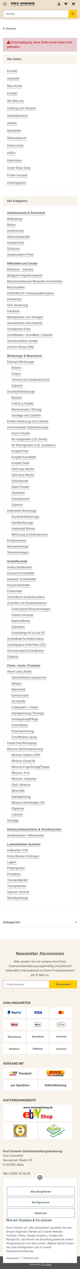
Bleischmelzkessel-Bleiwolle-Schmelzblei (34, 281)
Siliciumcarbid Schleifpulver (25, 650)
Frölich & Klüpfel (22, 403)
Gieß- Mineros (21, 784)
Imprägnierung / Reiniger (28, 713)
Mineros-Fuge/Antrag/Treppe (30, 766)
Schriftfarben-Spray (24, 737)
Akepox (17, 683)
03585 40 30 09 (19, 1173)
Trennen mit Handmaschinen (31, 379)
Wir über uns (15, 100)
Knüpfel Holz (20, 451)
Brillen (11, 224)
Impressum (13, 1258)
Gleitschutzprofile (18, 236)
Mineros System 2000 (26, 755)
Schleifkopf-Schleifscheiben (25, 638)
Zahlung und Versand (21, 108)
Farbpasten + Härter (25, 707)
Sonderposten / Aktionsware (25, 835)
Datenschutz (31, 1258)
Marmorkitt (18, 689)
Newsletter (14, 130)
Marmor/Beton (21, 620)
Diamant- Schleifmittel (21, 579)
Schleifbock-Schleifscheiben (26, 597)
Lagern (11, 862)
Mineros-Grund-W (23, 760)
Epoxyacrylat (20, 695)
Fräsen (16, 373)
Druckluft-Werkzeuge (21, 391)
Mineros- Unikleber (24, 778)
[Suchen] (72, 14)
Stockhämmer (21, 498)
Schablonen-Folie (19, 329)
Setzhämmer (20, 481)
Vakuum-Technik (18, 892)
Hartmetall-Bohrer (23, 528)
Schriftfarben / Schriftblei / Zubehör (30, 335)
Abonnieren (63, 984)
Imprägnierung (21, 796)
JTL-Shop (46, 1264)
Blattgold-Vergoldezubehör (24, 275)
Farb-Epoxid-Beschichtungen (31, 609)
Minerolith (18, 790)
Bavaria (17, 397)
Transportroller (16, 886)
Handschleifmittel (18, 585)
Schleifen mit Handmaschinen (27, 603)
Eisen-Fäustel (21, 433)
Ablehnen (41, 1213)
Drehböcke (14, 299)
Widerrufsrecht (16, 138)
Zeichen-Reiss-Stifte (20, 346)
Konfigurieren (40, 1202)
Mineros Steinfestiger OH (28, 802)
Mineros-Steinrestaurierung (25, 749)
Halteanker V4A (17, 850)
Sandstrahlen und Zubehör (24, 323)
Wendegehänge (17, 897)
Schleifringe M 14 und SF (28, 632)
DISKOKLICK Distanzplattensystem (30, 293)
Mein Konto (14, 85)
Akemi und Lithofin (19, 671)
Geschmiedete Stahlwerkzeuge (27, 427)
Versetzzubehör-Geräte (22, 341)
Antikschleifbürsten (19, 567)
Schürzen (13, 248)
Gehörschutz (15, 230)
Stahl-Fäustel (20, 486)
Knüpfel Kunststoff (24, 457)
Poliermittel (14, 591)
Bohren (16, 367)
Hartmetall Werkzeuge (21, 510)
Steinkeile (18, 492)
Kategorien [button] (11, 922)
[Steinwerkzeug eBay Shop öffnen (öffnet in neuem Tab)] (38, 1112)
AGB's (11, 153)
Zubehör (17, 385)
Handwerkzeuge (22, 522)
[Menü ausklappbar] (5, 2)
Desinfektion (20, 725)
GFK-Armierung (17, 305)
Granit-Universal (22, 615)
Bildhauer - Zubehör (20, 269)
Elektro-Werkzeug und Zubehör (27, 421)
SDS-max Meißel (23, 469)
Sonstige (13, 820)
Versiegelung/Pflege (25, 719)
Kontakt (12, 71)
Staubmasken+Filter (20, 254)
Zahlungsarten (16, 182)
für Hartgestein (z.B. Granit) (29, 439)
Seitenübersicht (17, 115)
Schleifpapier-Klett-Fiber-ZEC (26, 644)
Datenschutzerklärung (23, 966)
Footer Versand (17, 175)
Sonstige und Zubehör (26, 415)
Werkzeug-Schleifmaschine (30, 534)
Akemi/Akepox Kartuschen (29, 677)
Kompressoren (16, 540)
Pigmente (18, 808)
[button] (59, 4)
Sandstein (18, 626)
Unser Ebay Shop (19, 167)
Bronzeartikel (16, 287)
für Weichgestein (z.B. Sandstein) (33, 445)
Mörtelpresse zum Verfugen (25, 317)
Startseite (13, 78)
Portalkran (14, 874)
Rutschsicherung (23, 731)
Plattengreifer (16, 868)
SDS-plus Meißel (23, 475)
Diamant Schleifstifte (20, 573)
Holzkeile (13, 311)
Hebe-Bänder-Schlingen (23, 856)
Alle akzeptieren (41, 1191)
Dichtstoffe (18, 701)
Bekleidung (14, 218)
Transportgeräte (17, 880)
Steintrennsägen (18, 552)
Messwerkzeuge (18, 546)
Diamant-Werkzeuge (20, 361)
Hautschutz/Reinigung (21, 743)
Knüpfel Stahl (20, 463)
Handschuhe (15, 242)
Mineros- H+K (21, 772)
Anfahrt (12, 123)
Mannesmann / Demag (26, 409)
